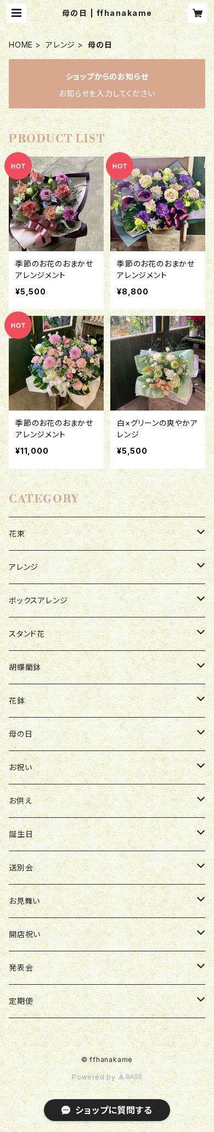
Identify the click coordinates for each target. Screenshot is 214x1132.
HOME (21, 44)
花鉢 (17, 700)
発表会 (21, 967)
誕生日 (21, 834)
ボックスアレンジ (38, 600)
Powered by (95, 1077)
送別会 (21, 867)
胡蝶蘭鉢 (25, 667)
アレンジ (60, 44)
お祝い (20, 767)
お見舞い (24, 900)
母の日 (20, 733)
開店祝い (25, 934)
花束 (17, 533)
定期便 (21, 1001)
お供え (20, 800)
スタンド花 (27, 633)
